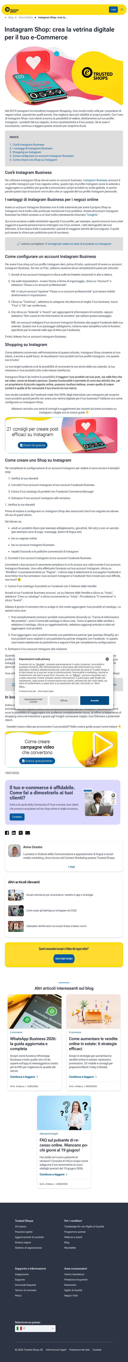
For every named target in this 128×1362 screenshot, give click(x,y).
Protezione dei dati (79, 1349)
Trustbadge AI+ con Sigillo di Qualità (84, 1226)
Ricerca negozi (23, 1242)
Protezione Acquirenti (76, 1279)
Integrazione (22, 1274)
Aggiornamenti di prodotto (29, 1237)
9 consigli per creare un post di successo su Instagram (78, 243)
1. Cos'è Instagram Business (27, 144)
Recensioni (70, 1284)
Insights (92, 214)
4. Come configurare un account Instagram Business (42, 155)
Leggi (71, 866)
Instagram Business (95, 180)
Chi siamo (20, 1226)
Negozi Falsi (71, 1295)
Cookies (97, 1349)
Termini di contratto (25, 1290)
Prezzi (18, 1295)
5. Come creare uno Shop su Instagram (33, 159)
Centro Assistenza (74, 1274)
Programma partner (75, 1231)
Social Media (26, 17)
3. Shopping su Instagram (25, 152)
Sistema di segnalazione (28, 1247)
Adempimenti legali (49, 1134)
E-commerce (16, 1032)
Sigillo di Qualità (73, 1290)
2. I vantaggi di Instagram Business (31, 148)
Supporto (20, 1279)
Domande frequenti (25, 1284)
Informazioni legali (56, 1349)
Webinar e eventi (73, 1237)
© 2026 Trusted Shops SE (29, 1349)
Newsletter (70, 1247)
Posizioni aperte (23, 1231)
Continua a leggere (22, 1076)
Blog (10, 17)
